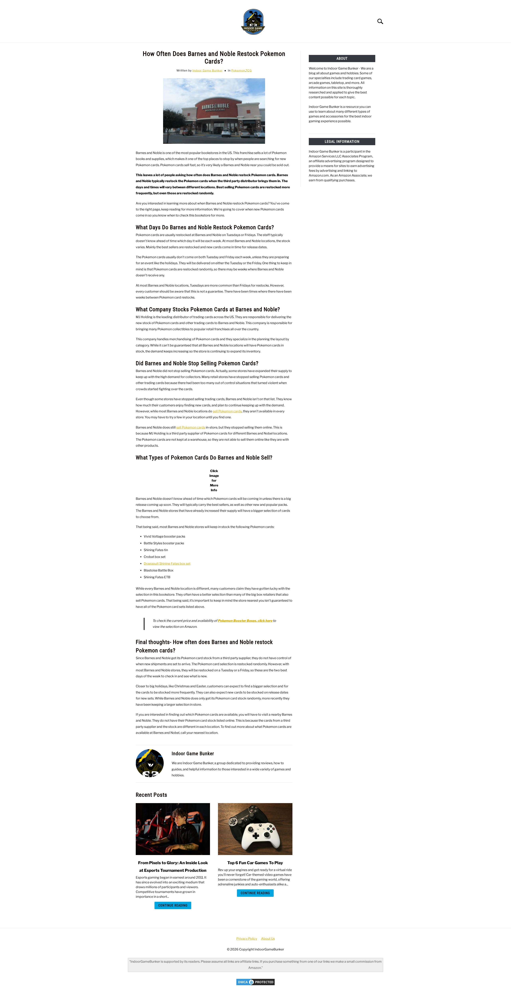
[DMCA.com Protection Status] (255, 985)
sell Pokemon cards (227, 411)
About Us (268, 938)
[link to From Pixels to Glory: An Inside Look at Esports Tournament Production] (173, 829)
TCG (249, 70)
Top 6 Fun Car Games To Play (255, 862)
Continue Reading (172, 905)
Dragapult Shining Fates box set (167, 563)
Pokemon (238, 70)
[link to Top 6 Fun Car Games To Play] (255, 829)
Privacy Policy (246, 938)
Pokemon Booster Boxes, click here (245, 621)
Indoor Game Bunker (207, 70)
